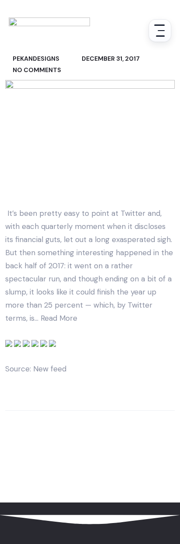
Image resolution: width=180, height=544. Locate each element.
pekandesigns (35, 58)
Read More (59, 318)
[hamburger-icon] (160, 30)
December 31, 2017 (110, 58)
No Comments (36, 70)
